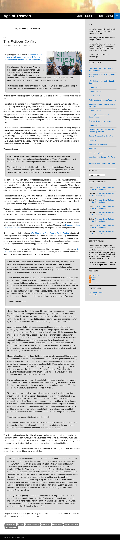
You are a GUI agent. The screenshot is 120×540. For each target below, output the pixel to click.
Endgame (92, 149)
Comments (95, 282)
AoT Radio (95, 275)
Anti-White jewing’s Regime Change (102, 163)
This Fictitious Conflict (20, 41)
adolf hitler (10, 524)
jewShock (92, 140)
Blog (79, 15)
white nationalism (71, 524)
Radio (88, 15)
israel (20, 524)
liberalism (46, 524)
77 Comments (26, 46)
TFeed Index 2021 (95, 125)
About (109, 15)
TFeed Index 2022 (95, 110)
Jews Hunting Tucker (96, 153)
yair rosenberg (11, 527)
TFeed (99, 15)
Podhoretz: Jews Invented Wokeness (102, 100)
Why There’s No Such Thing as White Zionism (50, 233)
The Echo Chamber (96, 293)
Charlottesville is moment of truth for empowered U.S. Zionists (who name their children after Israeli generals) (23, 57)
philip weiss (57, 524)
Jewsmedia (93, 295)
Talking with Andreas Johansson (100, 121)
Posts (93, 280)
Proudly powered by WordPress (14, 537)
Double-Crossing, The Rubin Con (101, 136)
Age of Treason (17, 16)
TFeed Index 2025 (95, 87)
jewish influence (32, 524)
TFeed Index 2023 (95, 96)
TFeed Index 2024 (95, 91)
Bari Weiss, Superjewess (98, 144)
